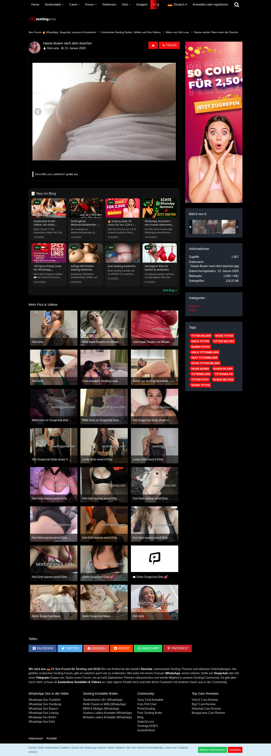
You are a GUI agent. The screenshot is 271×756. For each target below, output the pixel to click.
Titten (192, 310)
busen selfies (223, 379)
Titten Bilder (201, 335)
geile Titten (200, 341)
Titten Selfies (223, 341)
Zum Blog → (170, 290)
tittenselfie (224, 374)
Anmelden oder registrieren (210, 4)
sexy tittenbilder (204, 357)
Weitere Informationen (212, 749)
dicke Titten (224, 335)
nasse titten (200, 385)
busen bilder (222, 368)
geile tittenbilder (205, 352)
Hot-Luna (53, 48)
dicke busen (200, 368)
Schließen (235, 749)
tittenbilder (200, 374)
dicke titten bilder (205, 363)
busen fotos (200, 346)
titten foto (200, 379)
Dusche (194, 306)
